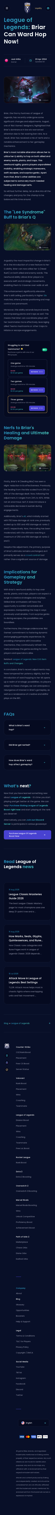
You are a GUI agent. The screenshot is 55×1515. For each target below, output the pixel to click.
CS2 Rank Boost (23, 1052)
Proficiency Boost (24, 1222)
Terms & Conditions (25, 1335)
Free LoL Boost (23, 1148)
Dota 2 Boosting (23, 1176)
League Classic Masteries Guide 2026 (25, 896)
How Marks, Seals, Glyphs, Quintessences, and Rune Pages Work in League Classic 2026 (25, 938)
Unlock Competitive (25, 1216)
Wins (18, 1094)
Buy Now (37, 372)
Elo (45, 295)
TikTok (19, 1372)
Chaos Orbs (21, 1247)
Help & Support (23, 1321)
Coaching (20, 1100)
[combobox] (33, 1423)
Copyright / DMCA (24, 1352)
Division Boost (22, 1120)
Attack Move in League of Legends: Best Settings (25, 980)
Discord (19, 1389)
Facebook (20, 1383)
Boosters (20, 1316)
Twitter (19, 1395)
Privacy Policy (22, 1347)
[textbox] (33, 1423)
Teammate (21, 1106)
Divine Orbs (21, 1253)
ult (24, 516)
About (19, 1293)
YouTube (20, 1367)
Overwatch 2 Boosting (26, 1191)
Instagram (21, 1378)
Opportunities (22, 1310)
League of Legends (20, 797)
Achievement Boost (25, 1227)
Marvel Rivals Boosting (26, 1205)
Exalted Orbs (22, 1259)
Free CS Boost (22, 1063)
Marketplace (22, 1242)
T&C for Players (23, 1341)
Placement (21, 1058)
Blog (6, 1023)
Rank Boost (21, 1083)
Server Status (22, 1069)
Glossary (20, 1304)
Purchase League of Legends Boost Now (23, 834)
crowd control (32, 555)
